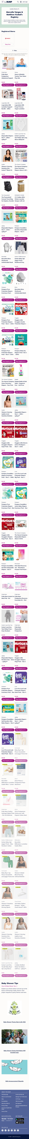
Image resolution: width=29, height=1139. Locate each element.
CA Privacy (18, 1099)
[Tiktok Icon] (5, 1130)
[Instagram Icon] (9, 1130)
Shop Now (7, 44)
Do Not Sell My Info (20, 1094)
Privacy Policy (5, 1105)
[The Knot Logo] (4, 1118)
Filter (15, 50)
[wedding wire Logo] (9, 1120)
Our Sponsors (19, 1103)
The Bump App (5, 1094)
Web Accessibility (19, 1101)
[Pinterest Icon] (12, 1130)
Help (3, 1099)
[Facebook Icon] (2, 1130)
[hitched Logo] (3, 1120)
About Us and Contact (6, 1096)
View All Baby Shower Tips (9, 986)
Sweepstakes (5, 1101)
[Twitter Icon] (18, 1130)
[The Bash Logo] (10, 1118)
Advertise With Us (6, 1103)
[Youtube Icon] (15, 1130)
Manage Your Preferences (21, 1096)
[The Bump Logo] (8, 2)
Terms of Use (4, 1111)
